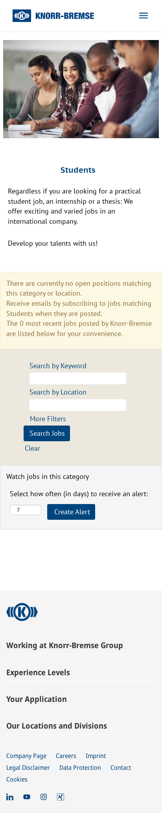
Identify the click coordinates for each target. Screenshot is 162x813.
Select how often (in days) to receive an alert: (79, 493)
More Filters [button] (48, 418)
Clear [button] (32, 448)
